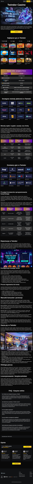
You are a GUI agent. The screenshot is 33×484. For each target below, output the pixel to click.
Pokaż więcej (16, 463)
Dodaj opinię (27, 446)
